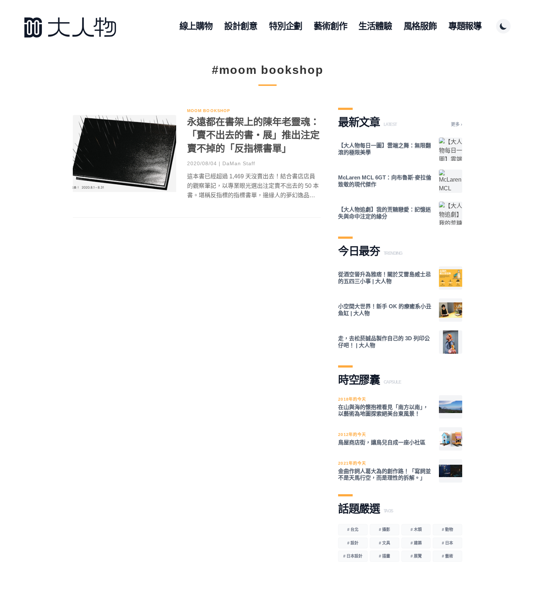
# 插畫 (384, 556)
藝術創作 (330, 26)
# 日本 (447, 543)
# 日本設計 (352, 556)
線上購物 (196, 26)
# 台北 (352, 529)
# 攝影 (384, 529)
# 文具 (384, 543)
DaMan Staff (238, 163)
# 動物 (447, 529)
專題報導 (465, 26)
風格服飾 (420, 26)
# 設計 (352, 543)
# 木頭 (416, 529)
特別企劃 (285, 26)
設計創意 (240, 26)
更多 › (456, 124)
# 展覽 (416, 556)
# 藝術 (447, 556)
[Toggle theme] (503, 26)
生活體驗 (375, 26)
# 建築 (416, 543)
